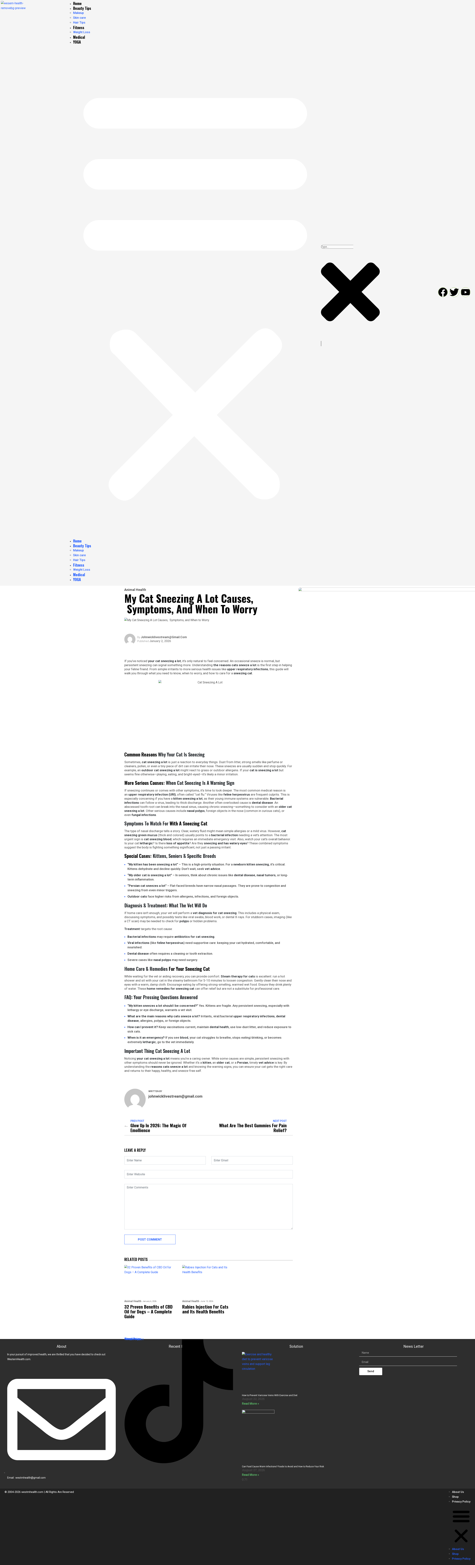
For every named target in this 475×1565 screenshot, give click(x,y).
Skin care (79, 17)
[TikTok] (179, 1402)
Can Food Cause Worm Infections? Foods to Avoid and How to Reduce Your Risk (283, 1466)
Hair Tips (79, 22)
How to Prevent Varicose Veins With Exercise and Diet (269, 1395)
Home (77, 3)
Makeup (78, 13)
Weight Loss (81, 32)
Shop (455, 1496)
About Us (458, 1492)
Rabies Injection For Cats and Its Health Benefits (205, 1309)
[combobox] (337, 247)
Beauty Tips (82, 8)
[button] (195, 292)
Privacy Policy (461, 1501)
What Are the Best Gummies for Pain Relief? (253, 1127)
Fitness (78, 27)
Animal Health (135, 590)
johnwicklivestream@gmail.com (164, 637)
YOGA (77, 41)
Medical (79, 37)
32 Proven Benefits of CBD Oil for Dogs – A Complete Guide (148, 1311)
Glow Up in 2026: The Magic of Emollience (158, 1127)
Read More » (250, 1403)
